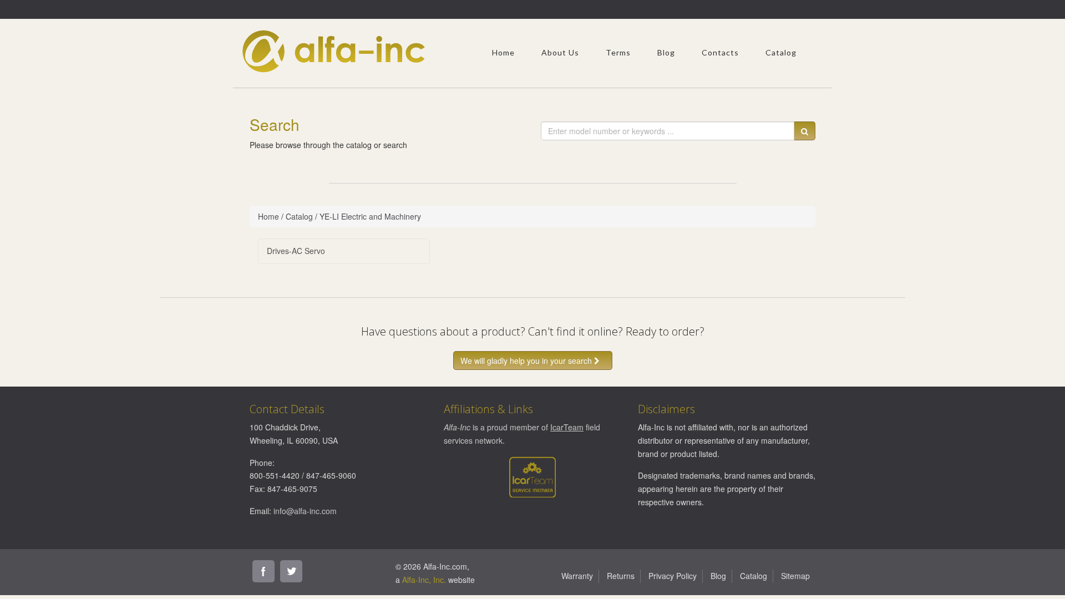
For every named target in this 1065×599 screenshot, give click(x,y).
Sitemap (795, 575)
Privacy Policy (672, 575)
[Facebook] (263, 571)
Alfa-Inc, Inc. (424, 579)
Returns (621, 575)
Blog (666, 52)
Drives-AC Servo (296, 250)
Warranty (577, 575)
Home (503, 52)
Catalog (781, 52)
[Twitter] (291, 571)
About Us (560, 52)
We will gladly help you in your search (527, 360)
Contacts (720, 52)
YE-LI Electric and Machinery (370, 216)
